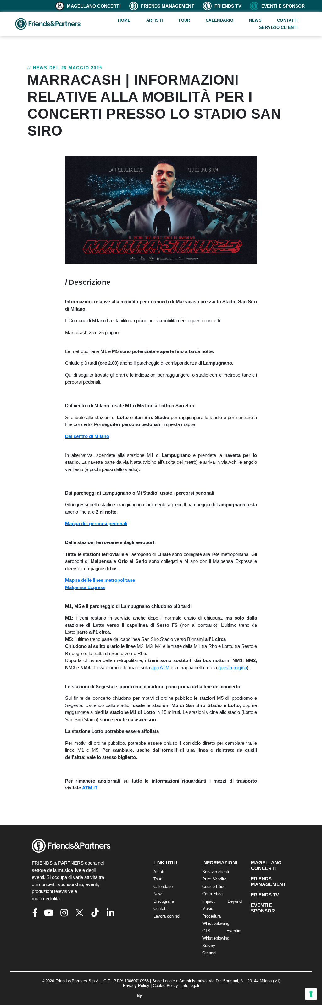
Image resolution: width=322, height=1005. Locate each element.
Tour (184, 20)
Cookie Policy (165, 985)
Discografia (163, 901)
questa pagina (232, 667)
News (255, 20)
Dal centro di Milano (87, 436)
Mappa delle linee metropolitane (100, 580)
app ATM (161, 667)
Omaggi (209, 953)
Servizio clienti (278, 27)
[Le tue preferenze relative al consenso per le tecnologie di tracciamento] (311, 994)
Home (124, 20)
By (140, 995)
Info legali (190, 985)
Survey (208, 945)
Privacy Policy (136, 985)
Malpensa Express (85, 587)
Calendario (220, 20)
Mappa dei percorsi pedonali (96, 523)
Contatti (287, 20)
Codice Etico (213, 886)
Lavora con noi (166, 916)
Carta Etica (212, 893)
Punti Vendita (214, 879)
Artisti (154, 20)
